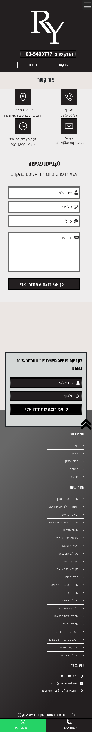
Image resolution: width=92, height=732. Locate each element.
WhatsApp (23, 728)
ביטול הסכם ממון (69, 655)
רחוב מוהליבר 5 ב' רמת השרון (59, 690)
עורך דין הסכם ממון (67, 499)
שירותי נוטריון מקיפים (66, 538)
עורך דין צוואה (70, 593)
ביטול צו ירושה (70, 600)
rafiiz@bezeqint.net (64, 683)
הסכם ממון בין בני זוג (67, 632)
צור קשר (63, 65)
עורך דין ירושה (70, 624)
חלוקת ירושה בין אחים (66, 608)
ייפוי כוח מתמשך (69, 514)
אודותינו (74, 453)
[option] (63, 65)
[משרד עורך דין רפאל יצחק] (48, 28)
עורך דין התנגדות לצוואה (64, 585)
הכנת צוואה (71, 577)
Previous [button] (85, 65)
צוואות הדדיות (70, 530)
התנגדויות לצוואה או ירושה (63, 506)
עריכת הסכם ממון (68, 647)
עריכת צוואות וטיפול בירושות (62, 522)
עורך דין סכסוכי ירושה (66, 616)
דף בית (33, 65)
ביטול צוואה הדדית (68, 546)
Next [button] (10, 65)
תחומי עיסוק (71, 461)
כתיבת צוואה (71, 561)
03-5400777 (39, 53)
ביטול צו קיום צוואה (68, 553)
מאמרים (73, 469)
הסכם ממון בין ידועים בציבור (63, 640)
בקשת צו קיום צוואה (67, 569)
